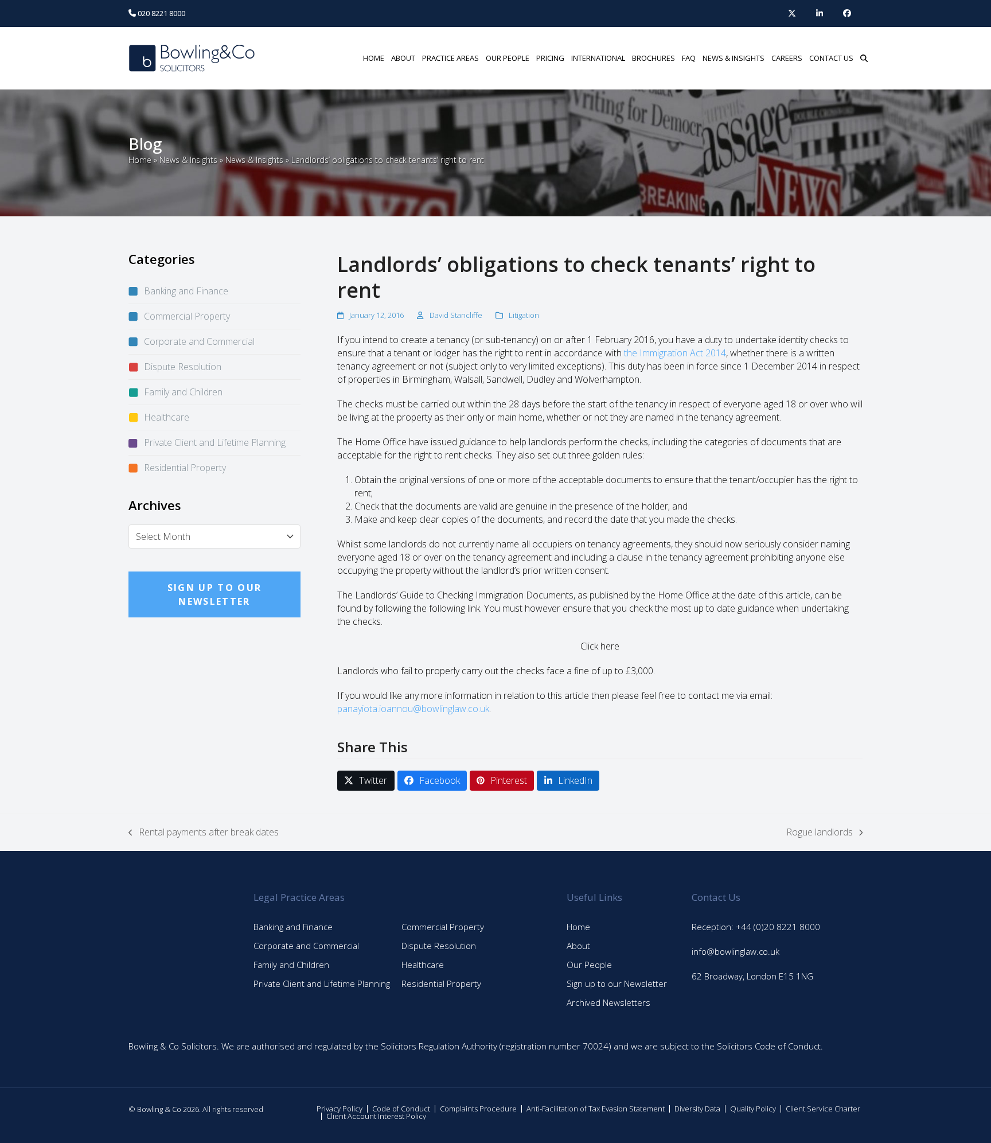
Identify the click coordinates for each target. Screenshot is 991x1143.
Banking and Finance (186, 291)
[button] (864, 58)
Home (139, 159)
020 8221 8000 (160, 13)
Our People (589, 964)
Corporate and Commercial (199, 341)
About (578, 945)
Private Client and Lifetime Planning (215, 442)
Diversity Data (697, 1108)
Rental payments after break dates (203, 832)
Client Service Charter (823, 1108)
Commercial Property (187, 316)
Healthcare (166, 417)
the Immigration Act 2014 (675, 353)
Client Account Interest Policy (376, 1116)
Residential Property (185, 467)
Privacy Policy (339, 1108)
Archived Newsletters (608, 1002)
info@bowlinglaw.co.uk (735, 951)
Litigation (524, 315)
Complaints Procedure (478, 1108)
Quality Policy (753, 1108)
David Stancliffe (456, 315)
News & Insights (188, 159)
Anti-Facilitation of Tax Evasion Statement (595, 1108)
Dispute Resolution (182, 366)
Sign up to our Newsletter (617, 983)
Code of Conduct (401, 1108)
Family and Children (183, 392)
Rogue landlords (819, 832)
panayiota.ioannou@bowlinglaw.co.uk (413, 708)
